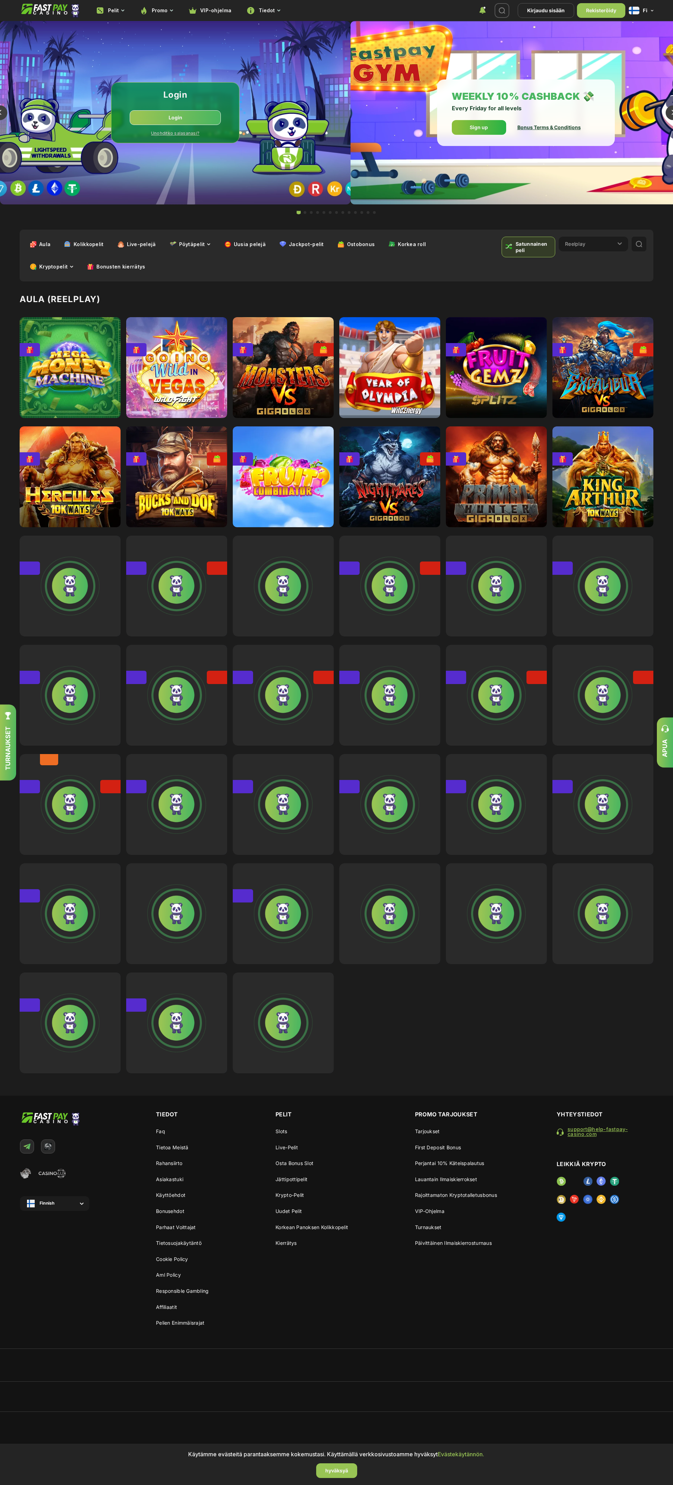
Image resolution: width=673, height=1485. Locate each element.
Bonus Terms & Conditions (549, 127)
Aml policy (168, 1275)
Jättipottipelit (291, 1179)
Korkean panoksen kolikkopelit (312, 1227)
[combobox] (110, 10)
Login (175, 117)
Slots (281, 1131)
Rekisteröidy (601, 10)
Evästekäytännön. (461, 1454)
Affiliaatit (166, 1307)
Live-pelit (287, 1147)
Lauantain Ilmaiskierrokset (446, 1179)
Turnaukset (428, 1227)
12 (368, 212)
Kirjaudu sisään (546, 10)
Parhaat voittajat (176, 1227)
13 (374, 212)
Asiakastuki (169, 1179)
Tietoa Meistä (172, 1147)
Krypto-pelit (290, 1195)
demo (70, 373)
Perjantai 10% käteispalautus (449, 1163)
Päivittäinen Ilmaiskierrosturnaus (453, 1243)
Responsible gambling (182, 1291)
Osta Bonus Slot (294, 1163)
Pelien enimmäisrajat (180, 1323)
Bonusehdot (170, 1211)
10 (355, 212)
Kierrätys (286, 1243)
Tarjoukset (427, 1131)
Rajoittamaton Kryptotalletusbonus (456, 1195)
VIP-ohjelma (215, 10)
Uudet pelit (289, 1211)
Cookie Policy (172, 1259)
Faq (160, 1131)
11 (362, 212)
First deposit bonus (438, 1147)
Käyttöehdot (170, 1195)
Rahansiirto (169, 1163)
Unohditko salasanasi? (175, 133)
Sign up (479, 127)
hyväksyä (336, 1470)
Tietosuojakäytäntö (179, 1243)
